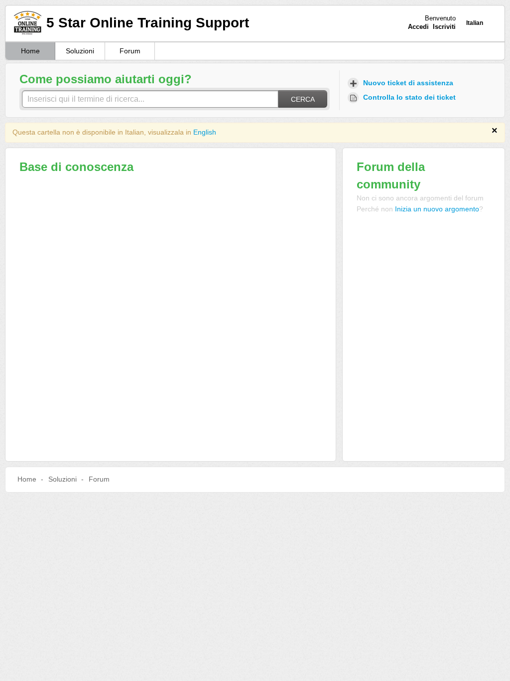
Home (30, 51)
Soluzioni (80, 51)
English (204, 132)
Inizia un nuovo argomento (437, 209)
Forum (130, 51)
